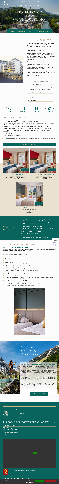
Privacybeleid (20, 478)
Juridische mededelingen (9, 478)
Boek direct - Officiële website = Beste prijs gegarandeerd (28, 31)
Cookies (27, 478)
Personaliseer (30, 482)
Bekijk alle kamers (29, 144)
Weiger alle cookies (50, 480)
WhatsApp (22, 416)
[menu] (54, 3)
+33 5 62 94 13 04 (21, 413)
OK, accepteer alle (40, 480)
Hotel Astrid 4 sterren (8, 435)
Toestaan (34, 453)
